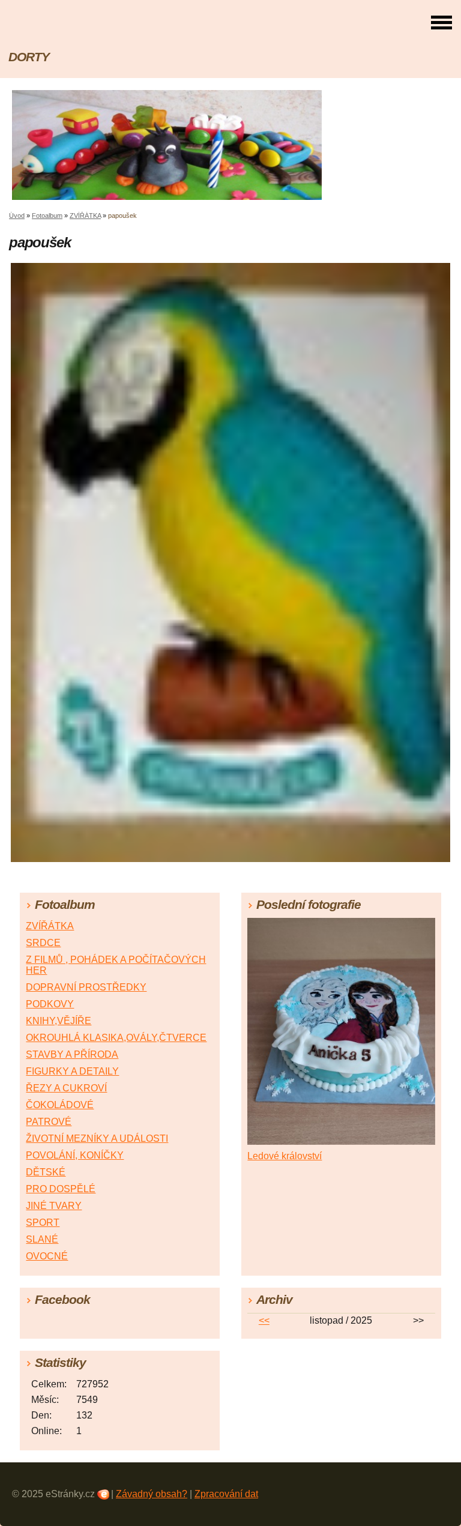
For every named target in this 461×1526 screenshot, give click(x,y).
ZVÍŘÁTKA (85, 215)
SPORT (42, 1222)
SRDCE (43, 943)
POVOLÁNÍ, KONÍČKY (75, 1155)
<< (264, 1320)
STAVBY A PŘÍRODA (72, 1054)
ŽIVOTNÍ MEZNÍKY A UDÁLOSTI (97, 1138)
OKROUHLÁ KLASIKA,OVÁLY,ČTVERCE (116, 1038)
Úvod (17, 215)
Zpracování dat (226, 1494)
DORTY (28, 57)
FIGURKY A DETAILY (72, 1071)
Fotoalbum (47, 215)
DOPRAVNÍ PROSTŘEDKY (86, 987)
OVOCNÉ (47, 1256)
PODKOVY (50, 1004)
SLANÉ (42, 1239)
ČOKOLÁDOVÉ (60, 1105)
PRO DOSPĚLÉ (60, 1189)
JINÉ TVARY (54, 1206)
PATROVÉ (48, 1122)
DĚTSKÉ (45, 1172)
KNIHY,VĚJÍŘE (58, 1021)
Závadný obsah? (151, 1494)
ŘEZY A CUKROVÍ (66, 1088)
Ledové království (284, 1156)
